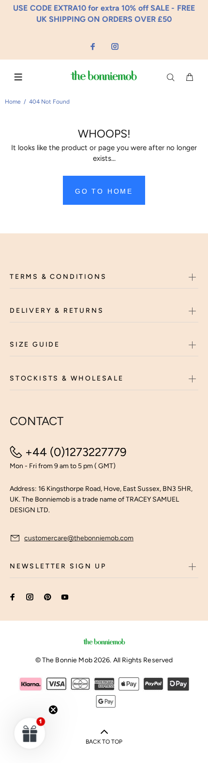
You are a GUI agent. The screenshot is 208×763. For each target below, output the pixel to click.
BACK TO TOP (104, 741)
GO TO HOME (104, 191)
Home (13, 101)
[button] (30, 733)
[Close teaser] (53, 710)
